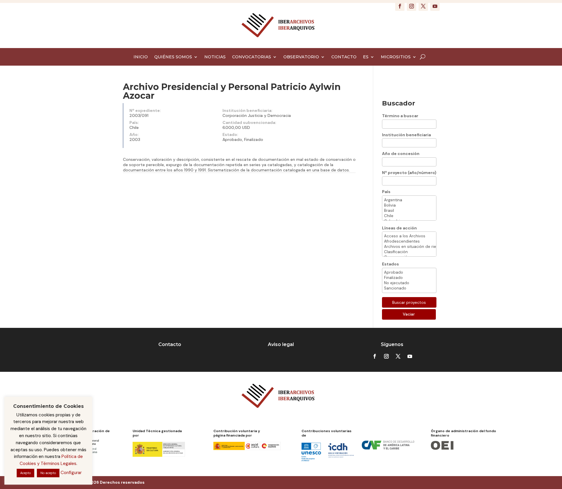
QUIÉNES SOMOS (173, 57)
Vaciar (409, 314)
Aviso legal (281, 344)
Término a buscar (400, 115)
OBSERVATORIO (301, 57)
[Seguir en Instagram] (411, 6)
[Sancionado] (409, 288)
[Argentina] (409, 200)
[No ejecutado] (409, 283)
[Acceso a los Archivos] (409, 236)
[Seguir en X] (423, 6)
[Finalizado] (409, 277)
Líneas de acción (399, 228)
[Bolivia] (409, 205)
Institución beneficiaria (406, 134)
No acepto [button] (48, 473)
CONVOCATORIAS (251, 57)
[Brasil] (409, 210)
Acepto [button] (25, 473)
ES (366, 57)
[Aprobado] (409, 272)
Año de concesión (400, 153)
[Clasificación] (409, 252)
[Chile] (409, 216)
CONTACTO (344, 57)
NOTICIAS (215, 57)
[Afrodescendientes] (409, 241)
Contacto (169, 344)
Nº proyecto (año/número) (409, 172)
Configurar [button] (71, 473)
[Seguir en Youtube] (435, 6)
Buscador (398, 103)
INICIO (140, 57)
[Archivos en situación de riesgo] (409, 246)
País (386, 191)
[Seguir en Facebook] (400, 6)
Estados (390, 264)
